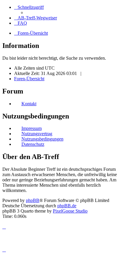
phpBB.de (66, 205)
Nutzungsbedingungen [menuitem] (42, 138)
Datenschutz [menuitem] (32, 144)
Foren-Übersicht (29, 78)
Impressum (31, 128)
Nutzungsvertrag (36, 133)
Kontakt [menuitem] (28, 103)
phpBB (32, 200)
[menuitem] (35, 17)
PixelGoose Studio (70, 210)
